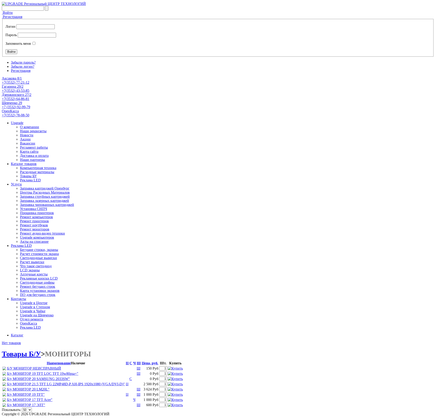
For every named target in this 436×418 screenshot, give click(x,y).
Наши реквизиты (33, 131)
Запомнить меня (18, 43)
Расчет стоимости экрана (39, 254)
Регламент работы (34, 147)
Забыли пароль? (23, 62)
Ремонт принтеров (34, 221)
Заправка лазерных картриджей (44, 201)
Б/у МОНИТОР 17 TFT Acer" (29, 400)
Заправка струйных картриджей (45, 196)
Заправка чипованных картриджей (47, 205)
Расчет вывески (32, 262)
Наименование (59, 363)
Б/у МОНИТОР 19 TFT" (26, 394)
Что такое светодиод (36, 266)
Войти (7, 13)
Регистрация (12, 17)
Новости (26, 135)
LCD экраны (30, 270)
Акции (25, 139)
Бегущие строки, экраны (39, 250)
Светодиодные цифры (37, 282)
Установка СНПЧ (33, 209)
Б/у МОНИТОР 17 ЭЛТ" (26, 405)
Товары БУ (28, 176)
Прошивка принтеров (37, 213)
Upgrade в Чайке (32, 311)
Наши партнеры (32, 160)
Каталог (17, 335)
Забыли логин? (22, 66)
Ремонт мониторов (34, 229)
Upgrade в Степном (35, 307)
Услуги (16, 184)
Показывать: (11, 410)
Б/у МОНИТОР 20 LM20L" (28, 389)
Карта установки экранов (39, 291)
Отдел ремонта (31, 319)
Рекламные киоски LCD (39, 278)
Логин (10, 26)
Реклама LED (30, 180)
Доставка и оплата (34, 156)
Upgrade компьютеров (37, 237)
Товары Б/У (21, 354)
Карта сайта (29, 151)
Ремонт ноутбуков (34, 225)
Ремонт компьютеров (36, 217)
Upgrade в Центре (33, 303)
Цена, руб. (150, 363)
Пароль (11, 35)
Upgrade (17, 123)
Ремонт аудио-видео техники (42, 233)
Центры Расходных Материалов (45, 192)
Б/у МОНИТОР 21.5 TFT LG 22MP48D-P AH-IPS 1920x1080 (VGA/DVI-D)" (66, 384)
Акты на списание (34, 241)
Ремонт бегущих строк (37, 286)
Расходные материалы (37, 172)
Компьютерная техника (38, 168)
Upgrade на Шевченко (37, 315)
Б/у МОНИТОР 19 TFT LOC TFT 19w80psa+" (42, 373)
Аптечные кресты (34, 274)
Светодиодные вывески (38, 258)
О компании (29, 127)
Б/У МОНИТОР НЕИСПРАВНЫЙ (34, 368)
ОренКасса (28, 323)
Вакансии (27, 143)
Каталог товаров (24, 164)
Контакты (18, 299)
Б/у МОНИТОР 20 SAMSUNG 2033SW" (38, 379)
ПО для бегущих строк (37, 295)
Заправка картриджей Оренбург (44, 188)
